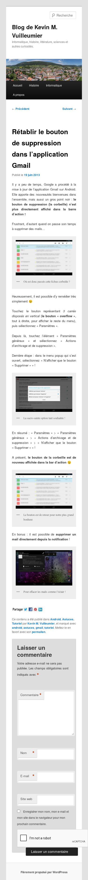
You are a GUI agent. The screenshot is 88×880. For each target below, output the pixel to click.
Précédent (20, 109)
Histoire (34, 85)
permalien (38, 632)
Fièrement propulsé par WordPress (44, 872)
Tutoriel (17, 623)
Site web (26, 799)
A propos (18, 95)
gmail (39, 627)
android (17, 627)
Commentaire (31, 695)
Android (55, 619)
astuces (28, 627)
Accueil (17, 85)
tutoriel (49, 627)
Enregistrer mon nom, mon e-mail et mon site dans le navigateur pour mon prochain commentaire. (43, 817)
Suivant (69, 109)
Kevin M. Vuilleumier (41, 623)
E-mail (27, 776)
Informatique (54, 85)
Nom (27, 753)
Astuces (67, 619)
